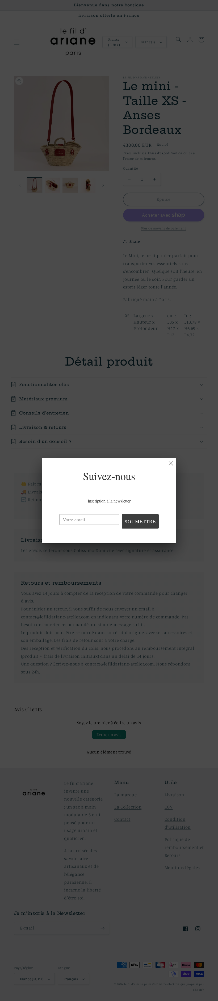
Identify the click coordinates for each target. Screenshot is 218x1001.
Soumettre (140, 521)
